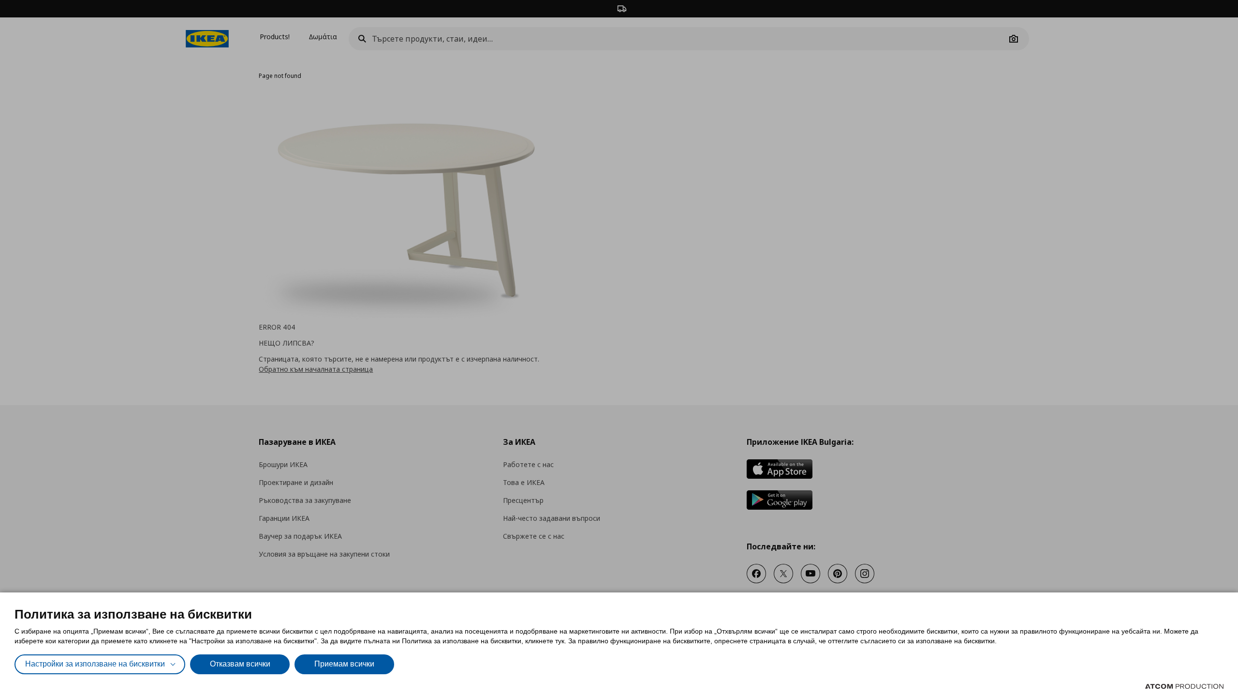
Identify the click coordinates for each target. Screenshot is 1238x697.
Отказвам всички (240, 664)
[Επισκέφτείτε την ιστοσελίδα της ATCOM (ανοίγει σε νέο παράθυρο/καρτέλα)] (1184, 686)
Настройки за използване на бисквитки (95, 664)
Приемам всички (344, 664)
